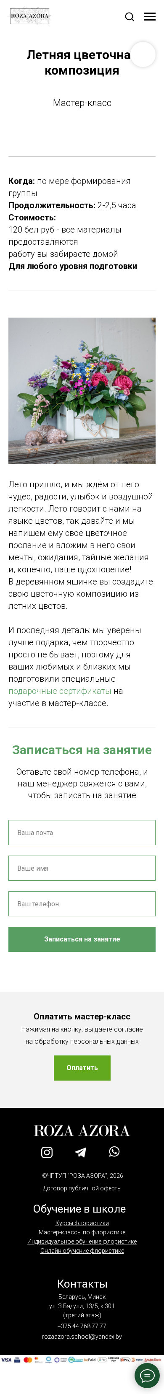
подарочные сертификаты (59, 691)
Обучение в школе (79, 1209)
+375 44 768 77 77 (82, 1326)
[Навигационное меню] (150, 17)
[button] (129, 16)
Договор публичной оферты (82, 1188)
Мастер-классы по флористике (82, 1232)
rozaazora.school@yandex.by (82, 1336)
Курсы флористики (82, 1223)
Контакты (82, 1284)
